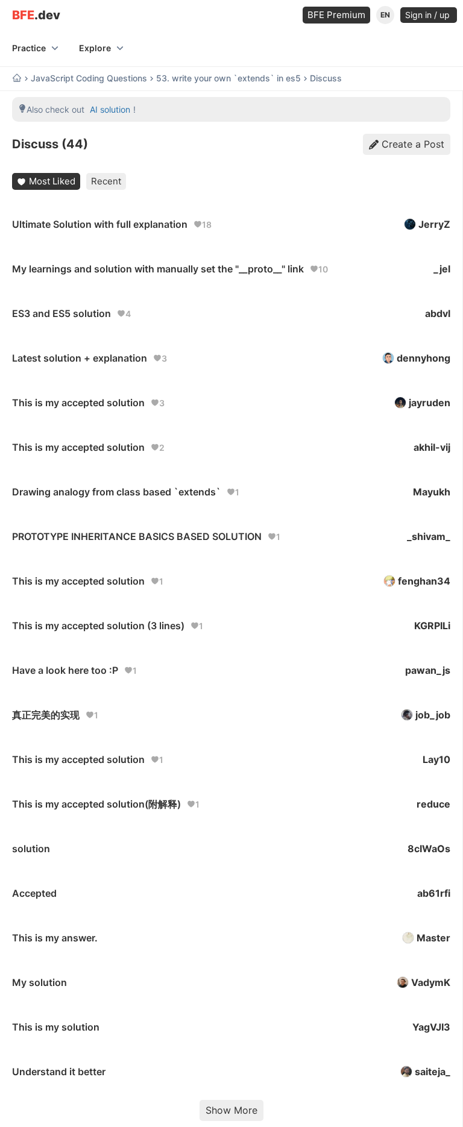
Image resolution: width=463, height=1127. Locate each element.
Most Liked (52, 181)
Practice (29, 48)
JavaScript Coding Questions (89, 78)
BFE (36, 15)
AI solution (110, 109)
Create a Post (413, 144)
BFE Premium (336, 14)
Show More (231, 1110)
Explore (95, 48)
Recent (106, 181)
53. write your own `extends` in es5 (228, 78)
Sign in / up (428, 15)
